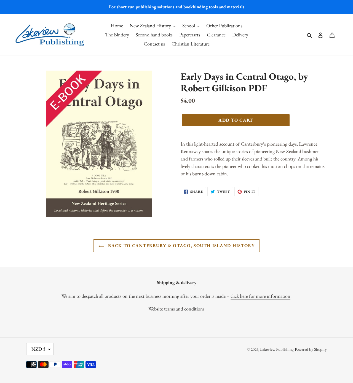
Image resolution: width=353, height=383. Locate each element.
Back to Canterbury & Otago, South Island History (181, 245)
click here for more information (260, 296)
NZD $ (38, 349)
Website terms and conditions (176, 309)
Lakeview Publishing (277, 349)
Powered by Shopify (311, 349)
